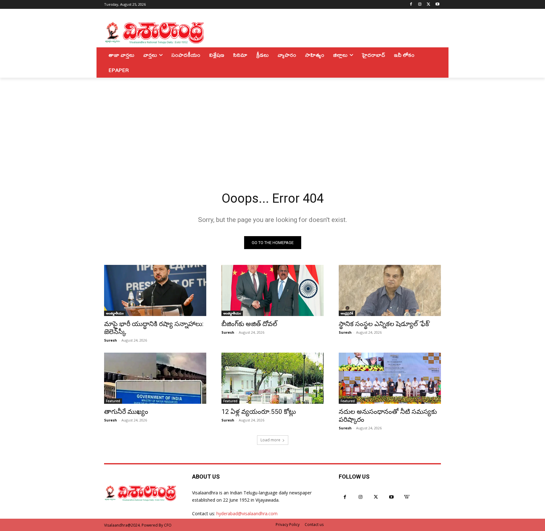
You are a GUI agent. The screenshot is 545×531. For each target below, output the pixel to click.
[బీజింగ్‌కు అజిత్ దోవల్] (272, 290)
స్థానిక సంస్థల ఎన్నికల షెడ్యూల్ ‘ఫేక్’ (384, 324)
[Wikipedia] (407, 497)
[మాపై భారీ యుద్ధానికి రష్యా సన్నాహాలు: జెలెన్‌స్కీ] (155, 290)
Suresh (110, 340)
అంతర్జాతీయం (115, 313)
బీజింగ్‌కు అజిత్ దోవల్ (249, 324)
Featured (113, 401)
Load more (270, 440)
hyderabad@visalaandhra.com (247, 513)
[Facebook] (411, 4)
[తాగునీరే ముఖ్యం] (155, 378)
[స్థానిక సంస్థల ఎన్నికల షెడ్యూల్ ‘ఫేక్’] (390, 290)
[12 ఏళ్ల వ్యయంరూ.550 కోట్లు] (272, 378)
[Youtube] (437, 4)
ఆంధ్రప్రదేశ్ (347, 313)
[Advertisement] (272, 125)
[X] (428, 4)
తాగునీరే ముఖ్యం (126, 411)
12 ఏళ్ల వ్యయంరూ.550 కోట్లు (258, 411)
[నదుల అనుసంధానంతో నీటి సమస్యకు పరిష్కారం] (390, 378)
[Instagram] (420, 4)
